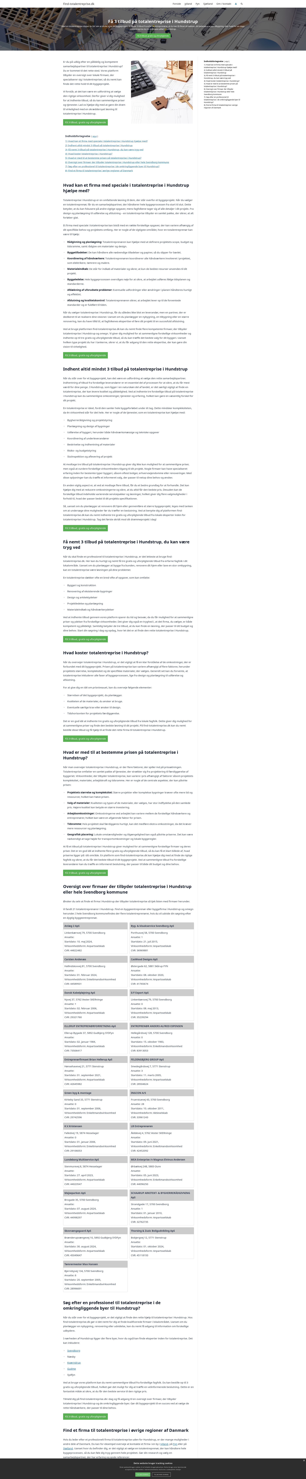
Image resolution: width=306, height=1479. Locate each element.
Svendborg (73, 1350)
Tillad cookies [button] (142, 1474)
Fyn (197, 3)
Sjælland (208, 3)
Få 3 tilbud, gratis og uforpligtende (153, 35)
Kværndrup (74, 1362)
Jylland (188, 3)
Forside (177, 3)
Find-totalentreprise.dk (78, 4)
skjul (95, 136)
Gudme (71, 1368)
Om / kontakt (223, 3)
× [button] (304, 1460)
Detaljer (178, 1469)
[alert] (153, 1468)
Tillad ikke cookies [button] (161, 1474)
